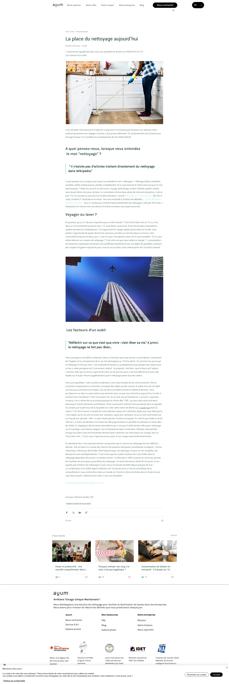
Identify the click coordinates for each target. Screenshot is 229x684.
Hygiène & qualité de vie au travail (78, 503)
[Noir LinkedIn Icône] (4, 664)
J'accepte (216, 674)
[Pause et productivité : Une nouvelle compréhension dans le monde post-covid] (71, 551)
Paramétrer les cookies (196, 674)
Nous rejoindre (146, 629)
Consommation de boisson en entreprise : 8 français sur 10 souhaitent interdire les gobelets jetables (157, 568)
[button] (73, 5)
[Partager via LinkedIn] (79, 512)
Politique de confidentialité (14, 680)
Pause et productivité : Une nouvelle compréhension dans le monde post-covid (71, 568)
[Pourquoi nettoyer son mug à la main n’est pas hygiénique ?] (114, 551)
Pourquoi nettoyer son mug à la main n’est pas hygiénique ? (113, 568)
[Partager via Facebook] (66, 512)
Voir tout (174, 535)
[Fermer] (226, 668)
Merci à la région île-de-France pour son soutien (59, 661)
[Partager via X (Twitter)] (73, 512)
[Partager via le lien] (86, 512)
